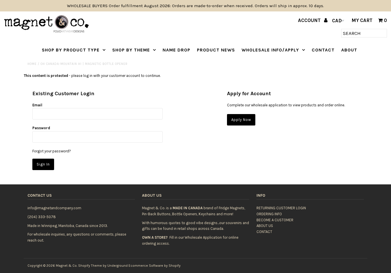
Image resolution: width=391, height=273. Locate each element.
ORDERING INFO (269, 214)
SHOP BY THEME (131, 50)
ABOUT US (264, 226)
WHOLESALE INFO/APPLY (270, 50)
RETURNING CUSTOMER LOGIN (281, 208)
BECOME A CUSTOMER (274, 220)
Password (41, 128)
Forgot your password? (51, 151)
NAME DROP (176, 50)
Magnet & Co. (66, 266)
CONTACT (323, 50)
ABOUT (349, 50)
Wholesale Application (203, 237)
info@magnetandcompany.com (54, 208)
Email (37, 105)
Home (32, 64)
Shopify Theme (90, 266)
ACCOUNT (310, 20)
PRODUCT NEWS (216, 50)
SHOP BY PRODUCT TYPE (71, 50)
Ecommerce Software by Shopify (155, 266)
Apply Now (241, 119)
